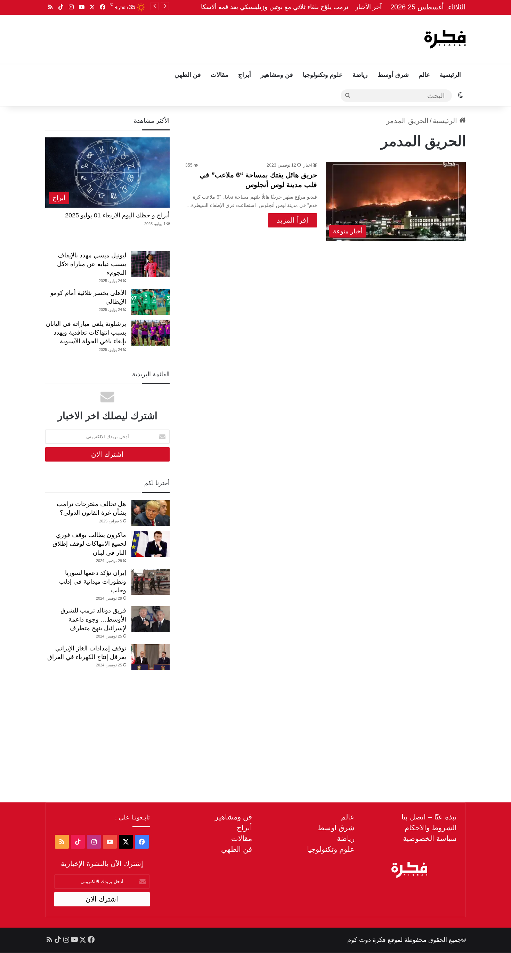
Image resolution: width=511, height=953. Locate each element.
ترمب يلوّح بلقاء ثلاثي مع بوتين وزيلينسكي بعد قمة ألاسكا (274, 6)
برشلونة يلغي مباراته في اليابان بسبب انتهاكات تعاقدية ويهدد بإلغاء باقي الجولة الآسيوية (86, 332)
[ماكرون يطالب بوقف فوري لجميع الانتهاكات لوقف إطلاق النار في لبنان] (150, 544)
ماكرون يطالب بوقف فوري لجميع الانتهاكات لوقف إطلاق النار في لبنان (89, 543)
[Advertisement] (184, 37)
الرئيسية (450, 74)
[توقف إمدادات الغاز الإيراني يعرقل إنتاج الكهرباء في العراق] (150, 657)
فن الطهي (188, 74)
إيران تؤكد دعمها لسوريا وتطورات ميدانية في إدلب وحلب (92, 581)
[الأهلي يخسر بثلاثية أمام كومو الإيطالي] (150, 302)
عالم (424, 74)
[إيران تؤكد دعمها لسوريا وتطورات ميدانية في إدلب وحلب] (150, 582)
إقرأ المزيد (292, 220)
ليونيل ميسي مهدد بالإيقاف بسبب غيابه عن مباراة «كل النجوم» (91, 264)
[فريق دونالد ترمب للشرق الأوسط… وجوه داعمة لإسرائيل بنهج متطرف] (150, 619)
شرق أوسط (393, 74)
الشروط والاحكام (431, 828)
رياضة (360, 74)
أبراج (244, 74)
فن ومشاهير (277, 74)
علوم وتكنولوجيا (323, 74)
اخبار (307, 165)
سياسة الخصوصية (430, 838)
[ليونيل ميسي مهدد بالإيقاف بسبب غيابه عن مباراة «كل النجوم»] (150, 264)
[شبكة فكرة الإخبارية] (445, 39)
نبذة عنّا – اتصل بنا (429, 817)
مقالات (219, 74)
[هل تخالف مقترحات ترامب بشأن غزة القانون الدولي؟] (150, 513)
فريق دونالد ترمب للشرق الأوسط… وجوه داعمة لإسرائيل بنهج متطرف (93, 619)
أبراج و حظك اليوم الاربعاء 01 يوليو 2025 (117, 215)
